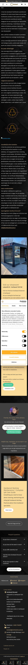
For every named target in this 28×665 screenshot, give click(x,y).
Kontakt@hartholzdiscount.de (15, 630)
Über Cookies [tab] (22, 305)
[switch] (24, 336)
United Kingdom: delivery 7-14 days (15, 1)
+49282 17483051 (17, 625)
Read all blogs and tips (14, 523)
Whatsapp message (14, 432)
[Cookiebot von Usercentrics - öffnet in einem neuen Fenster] (20, 302)
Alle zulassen (14, 352)
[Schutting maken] (5, 138)
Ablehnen (14, 362)
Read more (9, 510)
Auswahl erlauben (14, 357)
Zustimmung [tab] (5, 305)
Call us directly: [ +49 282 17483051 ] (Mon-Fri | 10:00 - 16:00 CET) (14, 427)
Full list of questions (14, 569)
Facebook (14, 580)
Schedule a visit (9, 388)
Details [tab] (14, 305)
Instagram (22, 580)
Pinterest (14, 583)
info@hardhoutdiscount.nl (8, 227)
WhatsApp (8, 384)
